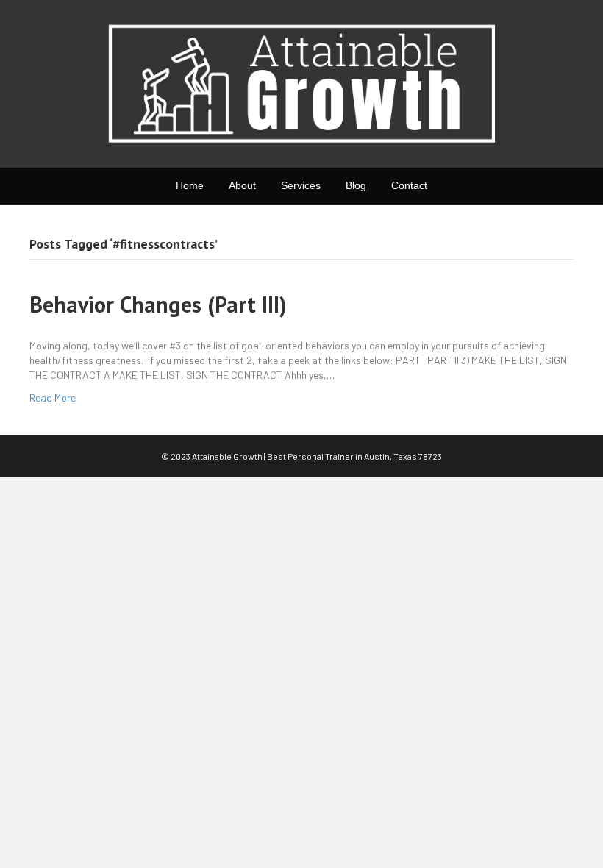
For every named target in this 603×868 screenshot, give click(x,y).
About (242, 185)
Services (301, 185)
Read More (52, 397)
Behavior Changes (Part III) (158, 304)
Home (190, 185)
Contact (409, 185)
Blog (356, 185)
